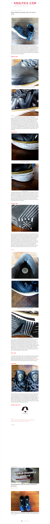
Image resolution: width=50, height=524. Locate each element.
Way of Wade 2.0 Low (24, 421)
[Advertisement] (25, 457)
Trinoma (19, 421)
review (17, 421)
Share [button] (12, 418)
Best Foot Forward (35, 359)
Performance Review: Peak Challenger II (25, 513)
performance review (13, 421)
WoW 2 (28, 421)
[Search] (38, 3)
